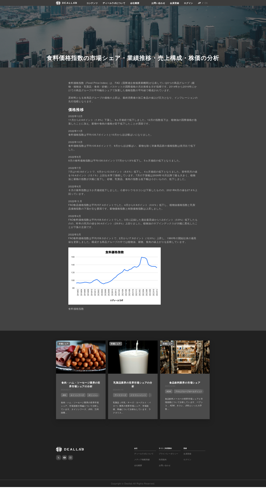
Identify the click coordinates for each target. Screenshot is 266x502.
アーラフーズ (120, 395)
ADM (169, 391)
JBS (64, 395)
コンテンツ (92, 2)
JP (199, 2)
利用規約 (163, 459)
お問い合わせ (158, 2)
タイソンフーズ (77, 395)
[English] (6, 9)
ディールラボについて (114, 2)
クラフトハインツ (138, 395)
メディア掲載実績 (142, 459)
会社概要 (134, 2)
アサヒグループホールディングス (189, 391)
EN (206, 2)
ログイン (188, 2)
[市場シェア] (81, 372)
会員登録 (174, 2)
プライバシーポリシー (168, 453)
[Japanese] (11, 9)
